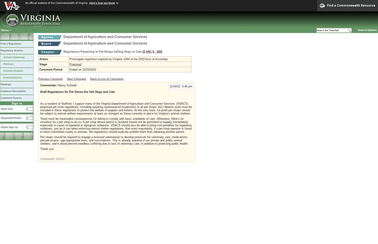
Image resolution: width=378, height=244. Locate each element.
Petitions (9, 64)
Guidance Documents (13, 91)
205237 (60, 159)
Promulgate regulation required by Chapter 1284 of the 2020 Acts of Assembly (118, 59)
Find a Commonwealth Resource (351, 5)
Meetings (6, 84)
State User (7, 108)
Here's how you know (102, 3)
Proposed (75, 64)
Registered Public (11, 118)
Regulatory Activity (12, 50)
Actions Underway (14, 57)
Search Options (367, 30)
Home (5, 30)
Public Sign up (9, 127)
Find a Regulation (11, 43)
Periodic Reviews (13, 70)
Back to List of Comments (107, 79)
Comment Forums (11, 98)
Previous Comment (50, 79)
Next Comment (76, 79)
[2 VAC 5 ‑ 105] (152, 51)
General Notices (13, 77)
